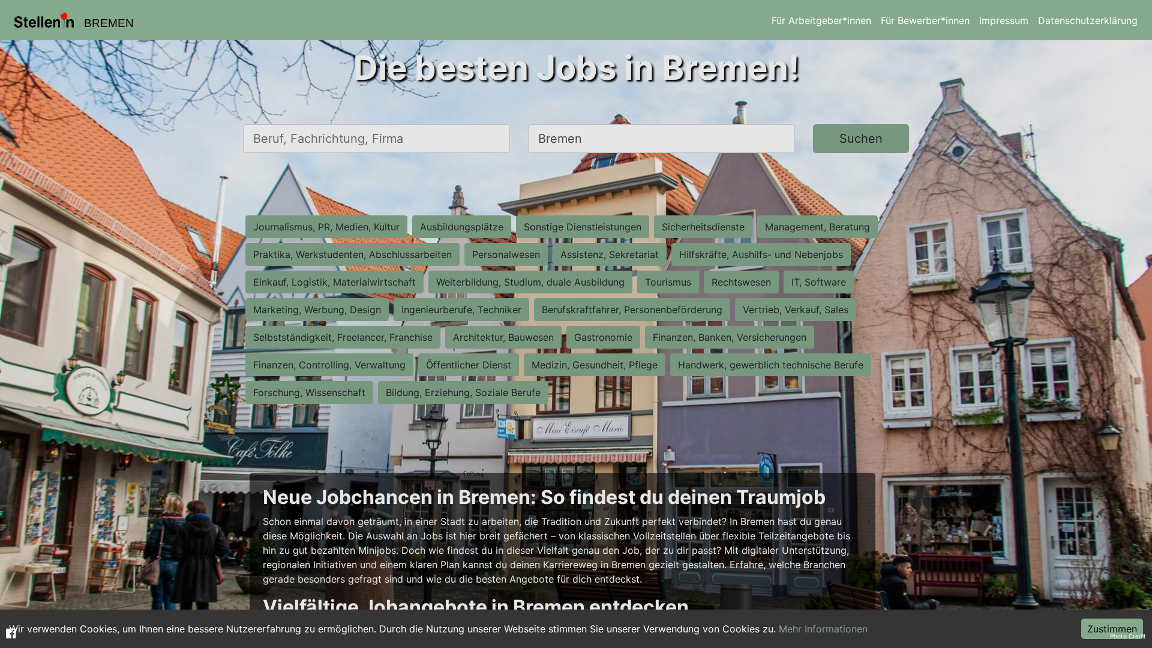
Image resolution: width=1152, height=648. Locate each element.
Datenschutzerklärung (1088, 20)
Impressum (1003, 20)
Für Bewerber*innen (925, 20)
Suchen (861, 138)
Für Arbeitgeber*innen (821, 20)
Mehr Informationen (823, 629)
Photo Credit (1128, 636)
